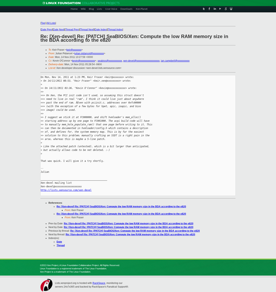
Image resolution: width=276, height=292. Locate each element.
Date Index (101, 29)
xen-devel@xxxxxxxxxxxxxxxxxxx (141, 60)
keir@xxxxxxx (73, 49)
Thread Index (115, 29)
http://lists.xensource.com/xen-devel (66, 190)
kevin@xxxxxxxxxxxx (83, 60)
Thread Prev (72, 29)
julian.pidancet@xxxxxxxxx (89, 53)
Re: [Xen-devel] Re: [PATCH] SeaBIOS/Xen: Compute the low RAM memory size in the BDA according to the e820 (121, 206)
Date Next (58, 29)
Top (43, 23)
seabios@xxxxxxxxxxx (110, 60)
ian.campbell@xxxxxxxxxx (175, 60)
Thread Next (87, 29)
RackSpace (99, 283)
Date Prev (46, 29)
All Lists (51, 23)
